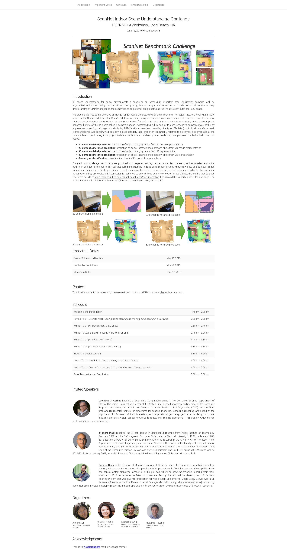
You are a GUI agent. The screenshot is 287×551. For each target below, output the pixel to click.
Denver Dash (106, 465)
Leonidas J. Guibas (110, 400)
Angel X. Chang (105, 521)
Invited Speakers (140, 4)
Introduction (83, 4)
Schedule (121, 4)
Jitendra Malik (107, 432)
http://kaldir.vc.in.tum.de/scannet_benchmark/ (138, 180)
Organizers (158, 4)
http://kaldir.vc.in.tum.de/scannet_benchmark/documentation (126, 177)
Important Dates (103, 4)
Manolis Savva (129, 521)
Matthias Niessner (155, 522)
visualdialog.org (92, 546)
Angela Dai (78, 522)
